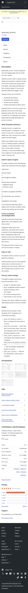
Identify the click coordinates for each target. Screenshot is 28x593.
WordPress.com (7, 554)
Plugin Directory (6, 7)
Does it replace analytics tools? (11, 400)
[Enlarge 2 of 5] (24, 365)
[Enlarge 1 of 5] (11, 365)
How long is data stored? (9, 410)
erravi (5, 35)
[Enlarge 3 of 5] (11, 373)
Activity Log (16, 468)
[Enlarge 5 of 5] (11, 381)
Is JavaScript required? (8, 405)
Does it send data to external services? (7, 420)
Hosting (4, 533)
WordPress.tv (6, 549)
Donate (18, 546)
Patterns (17, 536)
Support (5, 61)
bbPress (5, 560)
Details (5, 45)
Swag (17, 549)
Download (5, 39)
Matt (4, 557)
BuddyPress (6, 563)
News (3, 530)
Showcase (18, 527)
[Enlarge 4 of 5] (24, 373)
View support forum (7, 518)
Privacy (4, 536)
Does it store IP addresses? (10, 415)
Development (7, 57)
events (18, 472)
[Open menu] (25, 2)
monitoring (23, 472)
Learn (3, 541)
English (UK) (8, 570)
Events (17, 544)
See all (24, 506)
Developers (5, 546)
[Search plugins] (18, 17)
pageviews (23, 475)
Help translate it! (14, 12)
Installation (6, 53)
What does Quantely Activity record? (7, 394)
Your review (5, 506)
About (3, 527)
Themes (17, 530)
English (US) (23, 465)
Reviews (5, 49)
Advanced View (6, 479)
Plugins (17, 533)
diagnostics (23, 468)
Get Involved (18, 541)
